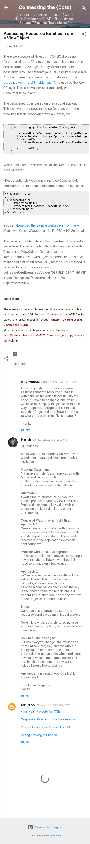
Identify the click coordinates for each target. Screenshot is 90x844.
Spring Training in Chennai (39, 735)
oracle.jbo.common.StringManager (28, 83)
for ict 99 (28, 705)
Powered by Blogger (47, 827)
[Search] (84, 8)
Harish (26, 439)
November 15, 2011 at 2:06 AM (59, 381)
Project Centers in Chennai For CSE (46, 727)
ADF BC (19, 364)
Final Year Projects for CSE (40, 712)
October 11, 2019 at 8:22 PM (54, 705)
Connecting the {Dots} (45, 7)
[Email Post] (14, 356)
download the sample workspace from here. (48, 225)
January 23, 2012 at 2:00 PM (50, 439)
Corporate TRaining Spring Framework (48, 719)
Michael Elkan (54, 835)
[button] (84, 34)
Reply (25, 430)
